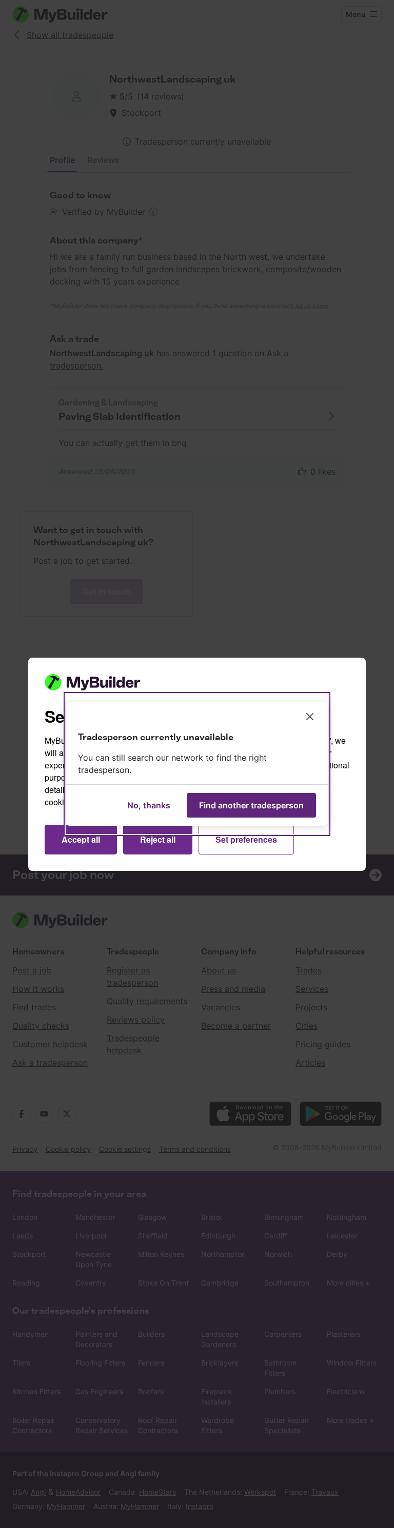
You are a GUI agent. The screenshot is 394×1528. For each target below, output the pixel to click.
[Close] (310, 716)
